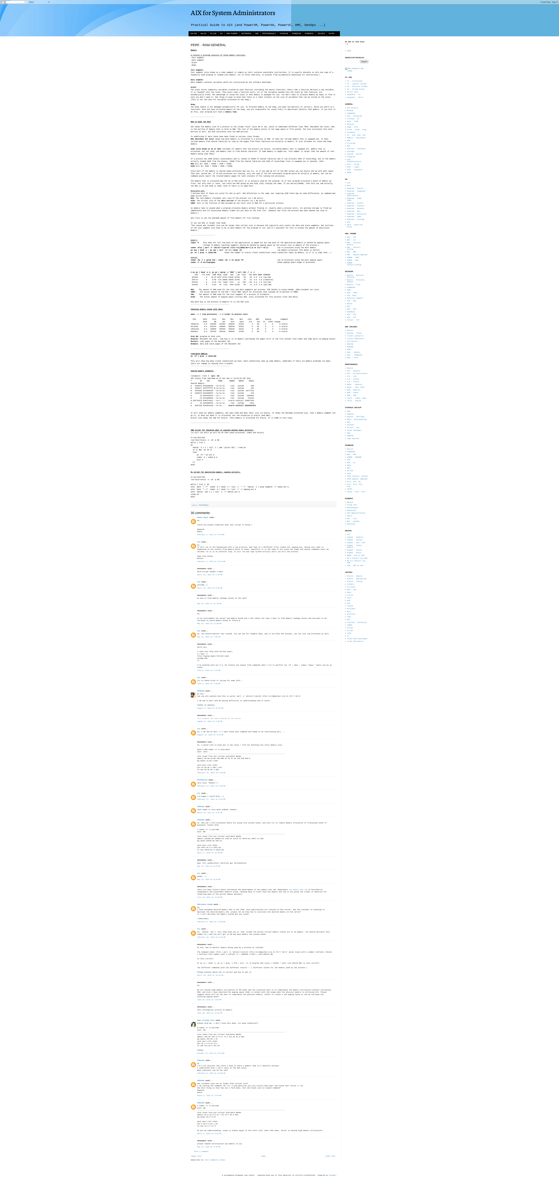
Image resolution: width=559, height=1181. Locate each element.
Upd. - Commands (354, 355)
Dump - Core (352, 127)
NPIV (349, 465)
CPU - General (353, 371)
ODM (348, 140)
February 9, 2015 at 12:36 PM (211, 922)
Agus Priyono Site (206, 1020)
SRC (348, 146)
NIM (256, 34)
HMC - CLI (351, 240)
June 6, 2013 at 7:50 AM (208, 684)
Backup (350, 110)
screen (350, 628)
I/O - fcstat (353, 382)
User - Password (354, 170)
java (349, 598)
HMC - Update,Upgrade (357, 255)
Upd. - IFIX (352, 358)
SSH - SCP (351, 314)
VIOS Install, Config (357, 476)
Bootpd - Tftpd (354, 333)
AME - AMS (351, 454)
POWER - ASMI (353, 257)
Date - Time (352, 121)
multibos (351, 609)
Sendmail (351, 312)
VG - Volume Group (355, 89)
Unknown (200, 806)
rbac (349, 617)
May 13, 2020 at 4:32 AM (208, 1147)
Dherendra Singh (205, 904)
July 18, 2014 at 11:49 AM (209, 897)
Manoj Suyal (202, 517)
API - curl (352, 518)
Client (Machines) (355, 339)
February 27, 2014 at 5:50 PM (211, 786)
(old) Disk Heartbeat (357, 639)
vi (348, 636)
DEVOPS (321, 34)
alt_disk (351, 587)
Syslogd (350, 151)
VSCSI (349, 489)
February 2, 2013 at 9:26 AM (210, 535)
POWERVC (309, 34)
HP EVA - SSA (353, 428)
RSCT (349, 185)
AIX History (352, 108)
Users (349, 516)
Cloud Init (352, 505)
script (350, 630)
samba (349, 625)
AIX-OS (203, 34)
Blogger (332, 1175)
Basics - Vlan (353, 284)
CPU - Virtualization (357, 373)
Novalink (351, 524)
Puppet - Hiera (354, 553)
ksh (348, 603)
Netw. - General (354, 384)
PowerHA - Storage (355, 219)
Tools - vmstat (354, 401)
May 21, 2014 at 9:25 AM (208, 866)
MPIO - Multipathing (356, 419)
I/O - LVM (351, 376)
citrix (350, 595)
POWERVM (296, 34)
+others (350, 584)
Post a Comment (201, 1151)
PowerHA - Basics (355, 188)
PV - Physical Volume (357, 86)
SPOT (349, 349)
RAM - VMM (351, 395)
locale (350, 606)
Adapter (350, 414)
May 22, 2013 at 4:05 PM (208, 637)
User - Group (353, 164)
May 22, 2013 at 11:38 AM (209, 623)
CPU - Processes (354, 116)
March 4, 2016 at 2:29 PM (209, 1095)
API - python (353, 521)
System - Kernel (354, 154)
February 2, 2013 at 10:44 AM (211, 561)
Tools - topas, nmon (356, 398)
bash (349, 592)
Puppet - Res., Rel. (356, 543)
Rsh (348, 620)
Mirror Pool (352, 92)
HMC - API (351, 237)
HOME (349, 51)
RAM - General (353, 390)
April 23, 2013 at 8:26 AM (209, 588)
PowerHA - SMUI (354, 217)
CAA (348, 183)
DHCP (349, 290)
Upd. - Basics (353, 352)
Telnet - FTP (353, 320)
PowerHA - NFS (353, 211)
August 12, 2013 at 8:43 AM (210, 735)
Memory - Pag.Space (356, 138)
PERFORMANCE (269, 34)
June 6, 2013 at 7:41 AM (208, 670)
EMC (348, 422)
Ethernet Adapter (355, 298)
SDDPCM (350, 436)
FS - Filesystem (354, 81)
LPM (348, 460)
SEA (348, 468)
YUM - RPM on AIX (355, 565)
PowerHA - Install (355, 206)
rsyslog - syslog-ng (356, 622)
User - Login (353, 167)
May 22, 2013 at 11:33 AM (209, 603)
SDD (348, 433)
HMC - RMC (351, 252)
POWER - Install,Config (354, 264)
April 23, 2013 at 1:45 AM (209, 575)
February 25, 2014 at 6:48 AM (211, 773)
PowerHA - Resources (356, 214)
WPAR (349, 172)
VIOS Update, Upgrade (357, 479)
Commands (351, 113)
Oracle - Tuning (354, 581)
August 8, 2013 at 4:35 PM (209, 721)
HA (221, 34)
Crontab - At (353, 119)
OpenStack (351, 510)
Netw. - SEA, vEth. (356, 387)
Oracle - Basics (354, 576)
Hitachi (350, 425)
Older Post (330, 1156)
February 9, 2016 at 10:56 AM (211, 1073)
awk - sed (351, 589)
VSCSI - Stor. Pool (356, 492)
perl (349, 611)
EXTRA (332, 34)
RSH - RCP (351, 309)
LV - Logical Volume (356, 84)
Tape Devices (353, 438)
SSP (348, 222)
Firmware (351, 132)
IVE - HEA (351, 301)
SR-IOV (350, 471)
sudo (349, 633)
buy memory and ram (298, 890)
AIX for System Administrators (233, 12)
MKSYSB (350, 344)
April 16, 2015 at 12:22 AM (210, 975)
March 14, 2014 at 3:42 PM (209, 813)
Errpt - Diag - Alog (356, 129)
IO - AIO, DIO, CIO (356, 135)
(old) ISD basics (355, 641)
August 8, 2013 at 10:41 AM (210, 708)
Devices (350, 124)
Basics (350, 330)
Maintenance (352, 508)
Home (263, 1156)
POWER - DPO (352, 260)
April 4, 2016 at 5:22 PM (209, 1133)
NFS (348, 306)
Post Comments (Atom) (215, 1160)
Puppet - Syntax (354, 540)
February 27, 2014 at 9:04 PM (211, 799)
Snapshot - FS (353, 95)
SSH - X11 (351, 317)
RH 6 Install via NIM (357, 558)
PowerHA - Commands (356, 191)
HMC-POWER (232, 34)
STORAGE (284, 34)
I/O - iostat (353, 379)
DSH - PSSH (352, 293)
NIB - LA (351, 463)
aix (198, 542)
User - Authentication (354, 160)
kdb (348, 600)
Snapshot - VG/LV (355, 97)
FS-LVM (213, 34)
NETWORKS (246, 34)
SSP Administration (356, 513)
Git (348, 534)
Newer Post (196, 1156)
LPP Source (352, 341)
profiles (351, 614)
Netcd (349, 304)
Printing (351, 143)
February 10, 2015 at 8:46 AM (211, 937)
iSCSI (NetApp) (354, 430)
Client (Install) (355, 336)
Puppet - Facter (354, 550)
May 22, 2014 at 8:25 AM (208, 879)
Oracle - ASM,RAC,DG (356, 579)
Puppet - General (355, 537)
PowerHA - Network (355, 208)
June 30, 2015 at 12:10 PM (209, 1013)
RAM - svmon (352, 393)
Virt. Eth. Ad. (354, 482)
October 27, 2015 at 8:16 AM (210, 1053)
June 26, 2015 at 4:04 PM (209, 1000)
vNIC (349, 473)
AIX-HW (193, 34)
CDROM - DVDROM (354, 457)
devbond (200, 691)
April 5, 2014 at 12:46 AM (209, 853)
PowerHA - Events (355, 203)
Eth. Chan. (352, 295)
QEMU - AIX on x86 (355, 555)
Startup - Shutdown (356, 149)
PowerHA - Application (352, 195)
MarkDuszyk (202, 780)
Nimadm (350, 347)
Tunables (351, 157)
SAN (348, 411)
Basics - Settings (355, 417)
